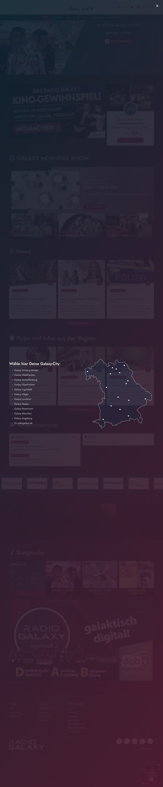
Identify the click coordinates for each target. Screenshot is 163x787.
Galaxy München (23, 413)
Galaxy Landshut (22, 399)
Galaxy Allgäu (21, 394)
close (157, 6)
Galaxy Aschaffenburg (25, 380)
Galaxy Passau (21, 404)
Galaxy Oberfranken (24, 384)
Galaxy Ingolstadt (23, 389)
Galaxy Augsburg (23, 418)
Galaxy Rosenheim (23, 408)
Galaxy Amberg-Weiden (26, 370)
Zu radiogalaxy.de (23, 423)
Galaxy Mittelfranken (24, 375)
